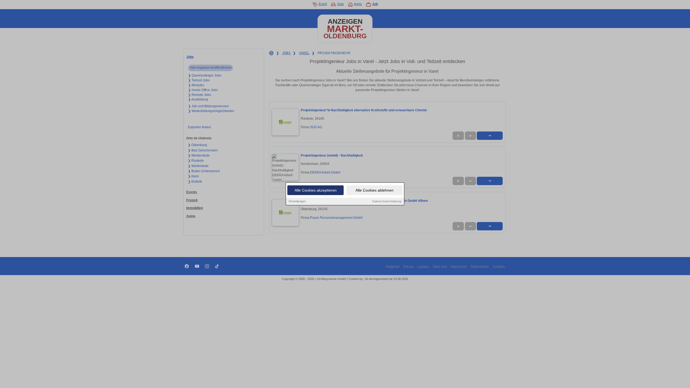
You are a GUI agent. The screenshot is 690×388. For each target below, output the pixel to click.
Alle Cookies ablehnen (375, 190)
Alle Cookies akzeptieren (316, 190)
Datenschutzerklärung (386, 201)
